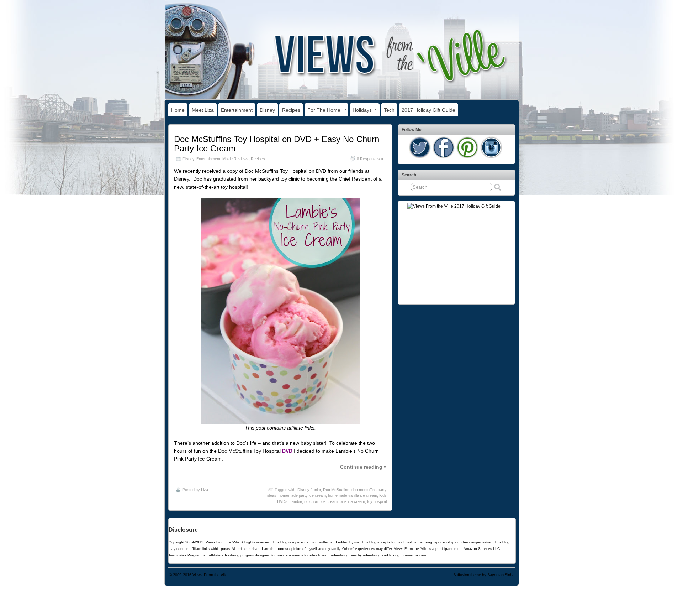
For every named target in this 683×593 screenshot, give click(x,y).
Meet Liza (203, 110)
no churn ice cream (321, 501)
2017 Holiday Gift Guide (428, 110)
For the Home (323, 110)
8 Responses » (370, 159)
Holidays (362, 110)
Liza (204, 490)
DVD (287, 451)
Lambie (296, 501)
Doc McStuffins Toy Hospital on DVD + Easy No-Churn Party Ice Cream (276, 143)
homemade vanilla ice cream (352, 495)
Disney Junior (309, 490)
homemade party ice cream (302, 495)
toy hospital (377, 501)
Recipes (291, 110)
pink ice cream (352, 501)
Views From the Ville (209, 575)
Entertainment (237, 110)
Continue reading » (363, 467)
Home (178, 110)
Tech (389, 110)
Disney (267, 110)
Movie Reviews (235, 159)
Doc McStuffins (336, 490)
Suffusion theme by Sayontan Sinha (483, 575)
